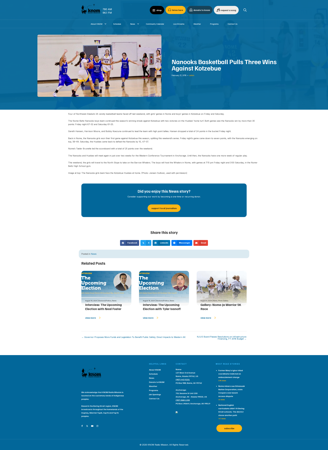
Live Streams (178, 24)
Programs (214, 24)
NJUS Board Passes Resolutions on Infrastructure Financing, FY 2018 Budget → (221, 338)
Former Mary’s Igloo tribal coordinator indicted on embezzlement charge (230, 373)
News (132, 24)
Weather (197, 24)
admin (191, 75)
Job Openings (155, 394)
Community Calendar (155, 24)
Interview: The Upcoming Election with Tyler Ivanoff (162, 307)
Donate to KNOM (156, 382)
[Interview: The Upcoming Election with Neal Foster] (106, 288)
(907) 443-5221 (183, 379)
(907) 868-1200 (183, 400)
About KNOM (96, 24)
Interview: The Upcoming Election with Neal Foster (103, 307)
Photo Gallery (223, 301)
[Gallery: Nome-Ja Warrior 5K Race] (222, 288)
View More (90, 317)
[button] (105, 24)
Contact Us (232, 24)
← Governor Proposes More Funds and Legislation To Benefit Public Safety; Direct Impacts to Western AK (134, 337)
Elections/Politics (104, 301)
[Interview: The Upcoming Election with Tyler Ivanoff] (164, 288)
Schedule (117, 24)
